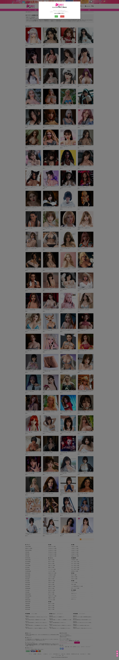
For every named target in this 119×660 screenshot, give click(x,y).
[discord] (117, 656)
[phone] (117, 651)
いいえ (62, 16)
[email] (117, 654)
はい (56, 16)
